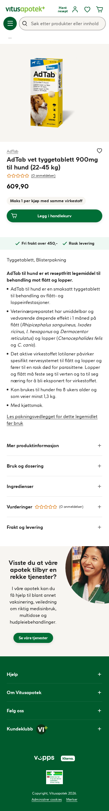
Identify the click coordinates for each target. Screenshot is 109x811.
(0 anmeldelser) (43, 175)
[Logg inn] (75, 9)
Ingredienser (20, 486)
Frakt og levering (25, 527)
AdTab (12, 151)
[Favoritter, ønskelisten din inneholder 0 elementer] (87, 9)
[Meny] (10, 23)
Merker (71, 799)
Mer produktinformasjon (33, 445)
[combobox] (62, 23)
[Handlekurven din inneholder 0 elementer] (99, 9)
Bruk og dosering (25, 466)
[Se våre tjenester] (33, 601)
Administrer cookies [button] (47, 799)
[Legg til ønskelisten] (99, 151)
